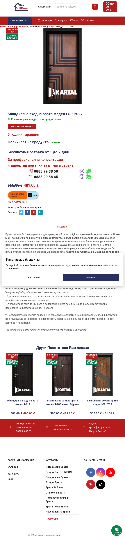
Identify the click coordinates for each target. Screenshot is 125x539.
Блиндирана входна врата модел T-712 (22, 402)
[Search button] (95, 7)
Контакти (89, 20)
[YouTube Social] (110, 472)
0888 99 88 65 (46, 177)
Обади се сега (110, 6)
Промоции (46, 20)
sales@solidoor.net (63, 429)
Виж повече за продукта (22, 126)
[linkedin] (40, 212)
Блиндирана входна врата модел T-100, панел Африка (62, 402)
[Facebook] (27, 212)
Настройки (34, 277)
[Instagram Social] (100, 472)
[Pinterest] (34, 212)
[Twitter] (21, 212)
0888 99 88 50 (46, 171)
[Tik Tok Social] (100, 484)
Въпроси (62, 20)
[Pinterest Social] (90, 484)
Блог (75, 20)
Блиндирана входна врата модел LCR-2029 (102, 402)
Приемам (91, 277)
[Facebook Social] (90, 473)
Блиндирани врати (18, 26)
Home (3, 26)
